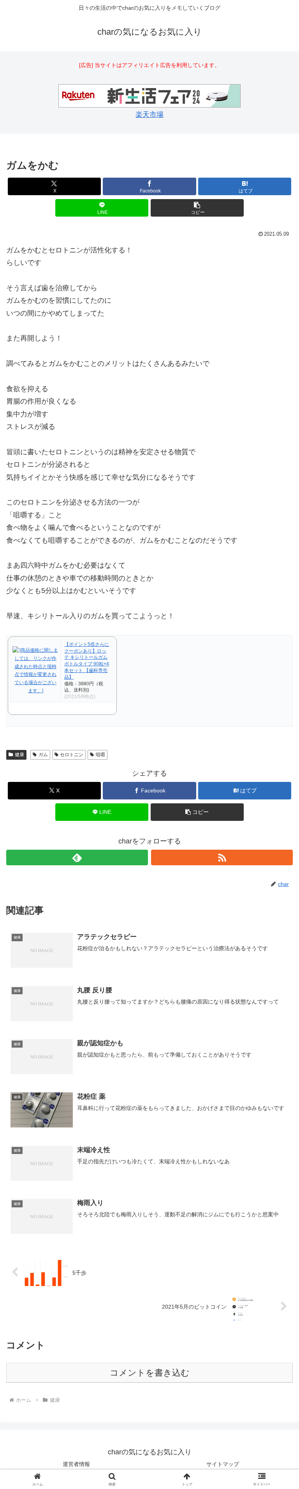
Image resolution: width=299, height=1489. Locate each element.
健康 (19, 754)
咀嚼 (100, 754)
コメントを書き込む (150, 1373)
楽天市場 (149, 114)
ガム (43, 754)
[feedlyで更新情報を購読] (77, 857)
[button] (197, 208)
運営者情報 (76, 1464)
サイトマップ (222, 1464)
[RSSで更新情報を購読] (222, 857)
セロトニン (71, 754)
